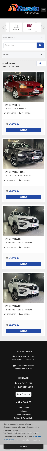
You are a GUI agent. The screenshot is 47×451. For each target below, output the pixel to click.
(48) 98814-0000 (24, 387)
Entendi (23, 446)
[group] (16, 27)
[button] (3, 27)
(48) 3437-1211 (24, 383)
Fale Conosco (23, 394)
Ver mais (23, 130)
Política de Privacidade (23, 418)
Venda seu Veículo (23, 415)
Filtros (6, 55)
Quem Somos (23, 407)
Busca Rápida (9, 37)
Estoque (23, 411)
